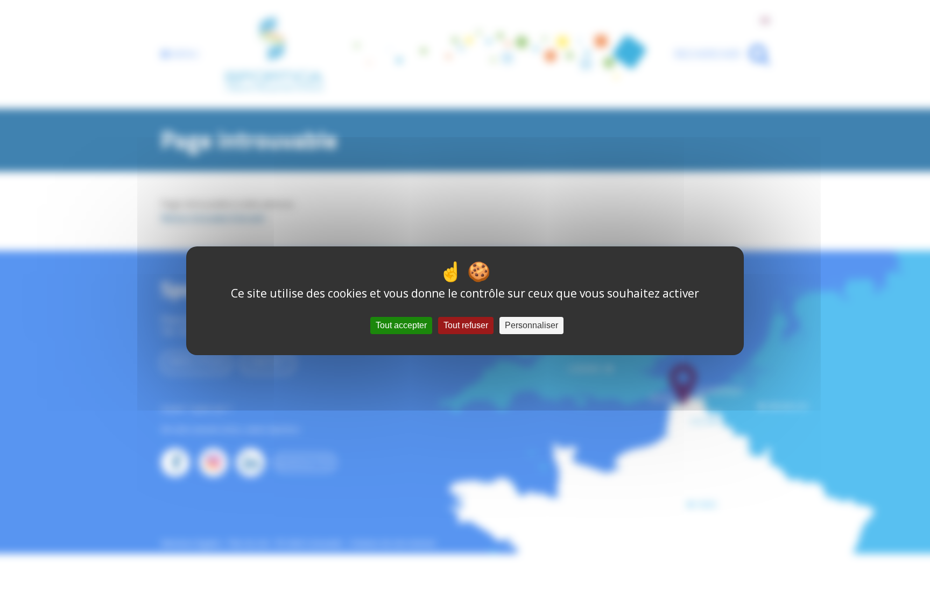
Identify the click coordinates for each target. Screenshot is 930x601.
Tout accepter (401, 325)
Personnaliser (531, 325)
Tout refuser (465, 325)
